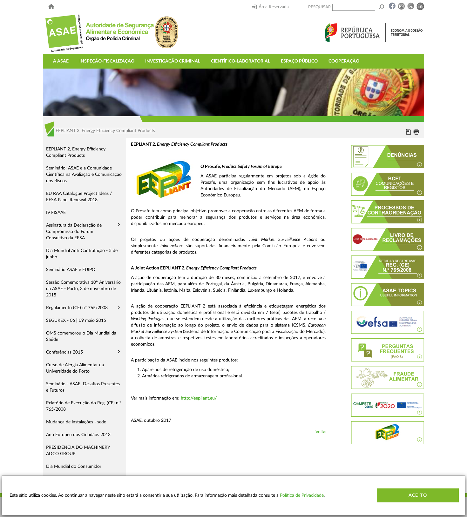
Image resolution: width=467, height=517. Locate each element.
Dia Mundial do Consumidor (73, 466)
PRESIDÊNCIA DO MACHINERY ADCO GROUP (78, 450)
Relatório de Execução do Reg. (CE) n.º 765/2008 (83, 406)
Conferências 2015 (64, 352)
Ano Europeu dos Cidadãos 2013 (78, 435)
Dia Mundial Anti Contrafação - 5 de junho (82, 254)
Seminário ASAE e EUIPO (70, 270)
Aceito (418, 495)
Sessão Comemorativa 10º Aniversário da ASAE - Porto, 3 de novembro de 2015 (83, 288)
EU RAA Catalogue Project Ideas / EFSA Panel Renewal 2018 (79, 196)
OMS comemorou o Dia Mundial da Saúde (81, 336)
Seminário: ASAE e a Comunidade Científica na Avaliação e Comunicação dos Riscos (84, 174)
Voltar (321, 432)
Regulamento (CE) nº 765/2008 (77, 308)
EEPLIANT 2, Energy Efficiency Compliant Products (75, 152)
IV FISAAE (56, 212)
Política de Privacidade (302, 495)
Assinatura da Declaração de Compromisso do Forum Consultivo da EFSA (74, 231)
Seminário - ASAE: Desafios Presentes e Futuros (83, 387)
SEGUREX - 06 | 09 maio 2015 (76, 320)
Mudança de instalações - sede (76, 422)
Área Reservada (274, 7)
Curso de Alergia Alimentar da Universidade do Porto (75, 368)
